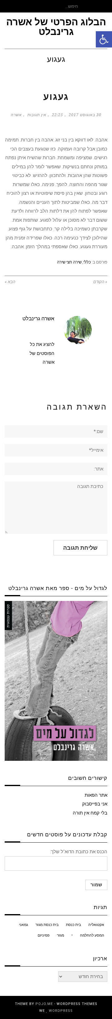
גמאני (23, 925)
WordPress (61, 1011)
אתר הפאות (96, 795)
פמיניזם (43, 935)
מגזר (60, 935)
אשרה (16, 115)
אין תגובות (36, 115)
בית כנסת (73, 925)
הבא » (10, 281)
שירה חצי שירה (69, 262)
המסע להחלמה (92, 935)
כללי (87, 262)
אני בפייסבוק (94, 804)
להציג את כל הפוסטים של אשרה (42, 353)
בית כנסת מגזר (46, 925)
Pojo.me (44, 1004)
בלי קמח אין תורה (90, 813)
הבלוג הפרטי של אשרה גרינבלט (56, 27)
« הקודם (100, 281)
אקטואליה (96, 925)
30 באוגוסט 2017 (85, 115)
